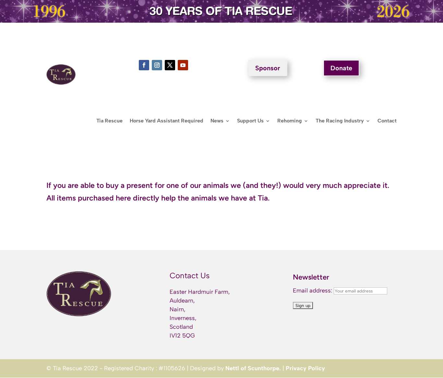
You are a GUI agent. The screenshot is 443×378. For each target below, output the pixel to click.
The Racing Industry (340, 121)
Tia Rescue (109, 121)
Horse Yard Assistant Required (166, 121)
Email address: (313, 290)
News (216, 121)
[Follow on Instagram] (157, 65)
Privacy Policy (305, 368)
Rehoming (289, 121)
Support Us (250, 121)
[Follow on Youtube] (183, 65)
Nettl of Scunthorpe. (253, 368)
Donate (341, 68)
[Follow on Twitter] (170, 65)
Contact (387, 121)
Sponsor (267, 68)
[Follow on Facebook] (144, 65)
